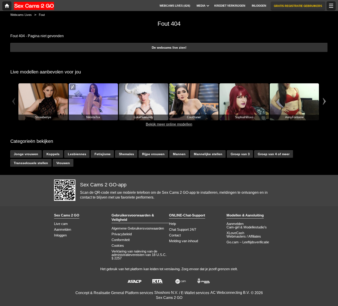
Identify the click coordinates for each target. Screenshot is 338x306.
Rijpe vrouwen (153, 154)
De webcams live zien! (169, 47)
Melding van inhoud (183, 241)
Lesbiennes (77, 154)
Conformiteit (121, 240)
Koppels (53, 154)
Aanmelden (62, 229)
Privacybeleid (122, 234)
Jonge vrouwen (26, 154)
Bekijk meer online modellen (169, 124)
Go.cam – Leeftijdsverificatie (247, 242)
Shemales (126, 154)
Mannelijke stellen (208, 154)
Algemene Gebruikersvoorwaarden (138, 228)
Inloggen (60, 235)
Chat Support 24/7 (182, 229)
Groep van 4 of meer (273, 154)
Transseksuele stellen (31, 163)
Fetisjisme (103, 154)
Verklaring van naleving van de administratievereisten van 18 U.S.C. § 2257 (139, 254)
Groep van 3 (240, 154)
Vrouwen (63, 163)
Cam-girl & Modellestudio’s (246, 227)
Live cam (61, 224)
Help (172, 224)
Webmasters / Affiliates (243, 236)
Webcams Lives (21, 15)
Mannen (179, 154)
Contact (175, 235)
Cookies (118, 245)
